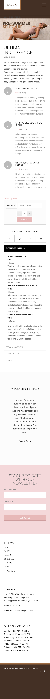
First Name (9, 501)
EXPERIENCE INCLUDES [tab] (15, 248)
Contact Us (8, 567)
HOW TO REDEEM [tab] (12, 353)
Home (6, 547)
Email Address (10, 489)
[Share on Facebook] (9, 238)
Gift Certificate (9, 559)
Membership (8, 563)
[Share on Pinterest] (30, 238)
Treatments (8, 555)
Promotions (11, 571)
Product (11, 206)
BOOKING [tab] (9, 360)
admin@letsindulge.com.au (21, 610)
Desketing (35, 668)
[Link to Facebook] (41, 671)
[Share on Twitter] (20, 238)
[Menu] (43, 5)
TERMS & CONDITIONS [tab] (14, 347)
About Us (7, 551)
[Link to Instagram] (44, 671)
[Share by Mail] (41, 238)
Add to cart (24, 219)
